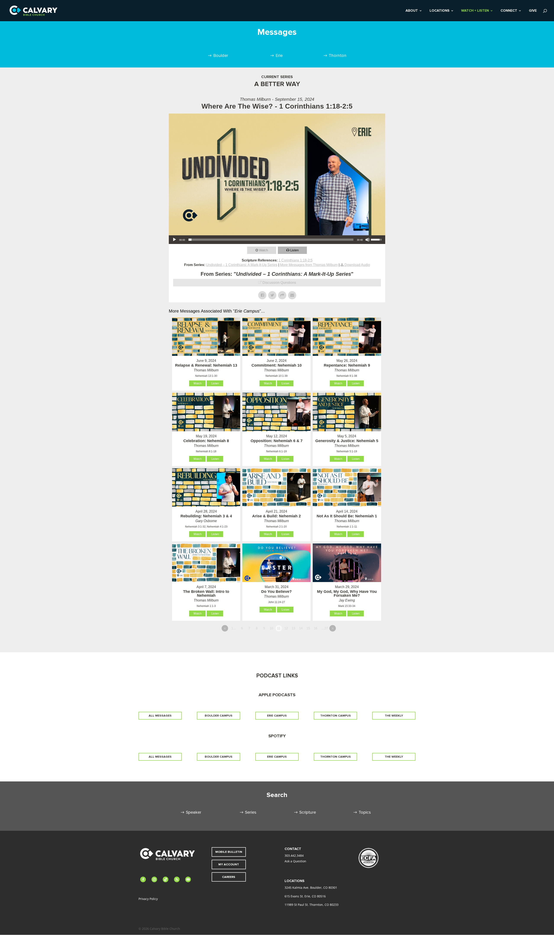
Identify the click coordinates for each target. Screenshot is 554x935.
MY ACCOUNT (228, 864)
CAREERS (228, 877)
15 (308, 628)
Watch (263, 250)
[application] (277, 239)
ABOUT (412, 11)
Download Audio (357, 265)
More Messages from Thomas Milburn (309, 265)
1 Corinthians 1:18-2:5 (295, 260)
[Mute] (367, 239)
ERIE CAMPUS (277, 715)
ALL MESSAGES (160, 715)
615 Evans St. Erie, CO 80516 (305, 896)
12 (286, 628)
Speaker (193, 812)
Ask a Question (295, 861)
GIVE (533, 11)
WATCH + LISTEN (475, 11)
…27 (324, 628)
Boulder (220, 55)
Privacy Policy (148, 899)
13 (293, 628)
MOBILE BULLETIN (228, 852)
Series (250, 812)
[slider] (270, 240)
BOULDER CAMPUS (218, 715)
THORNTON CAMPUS (335, 715)
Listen (294, 250)
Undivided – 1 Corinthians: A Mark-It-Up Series (241, 265)
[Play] (174, 239)
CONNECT (509, 11)
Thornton (337, 55)
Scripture (307, 812)
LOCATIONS (439, 11)
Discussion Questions (279, 282)
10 (271, 628)
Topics (365, 812)
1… (233, 628)
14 (301, 628)
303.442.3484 (294, 855)
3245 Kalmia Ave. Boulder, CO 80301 (311, 887)
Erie (279, 55)
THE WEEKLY (394, 715)
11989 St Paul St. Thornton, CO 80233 (311, 905)
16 (315, 628)
